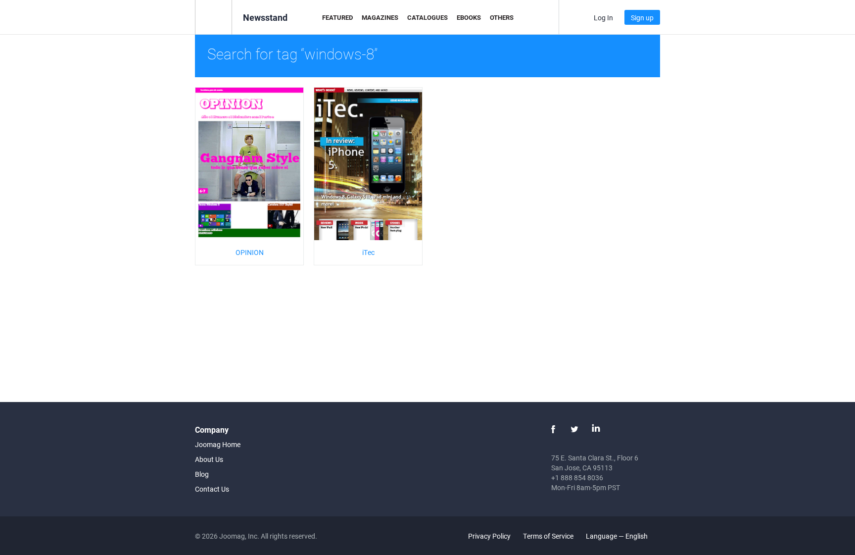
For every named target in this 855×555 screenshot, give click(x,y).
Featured (337, 17)
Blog (202, 474)
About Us (209, 459)
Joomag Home (217, 444)
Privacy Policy (489, 536)
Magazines (380, 17)
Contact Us (212, 489)
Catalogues (427, 17)
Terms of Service (548, 536)
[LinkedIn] (596, 429)
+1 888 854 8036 (577, 477)
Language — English (617, 536)
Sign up (642, 17)
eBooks (469, 17)
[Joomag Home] (213, 16)
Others (502, 17)
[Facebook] (553, 429)
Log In (603, 17)
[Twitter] (574, 429)
